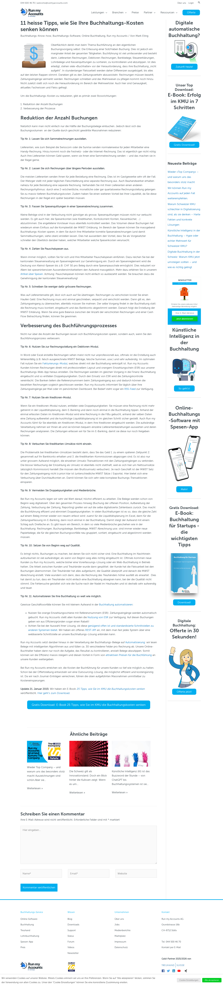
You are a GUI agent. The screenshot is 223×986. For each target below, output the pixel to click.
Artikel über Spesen (31, 273)
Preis (22, 947)
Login (191, 3)
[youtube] (179, 970)
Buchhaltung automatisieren (116, 604)
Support (72, 930)
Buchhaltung (27, 924)
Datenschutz (121, 947)
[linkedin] (174, 970)
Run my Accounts (117, 35)
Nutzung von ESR (98, 617)
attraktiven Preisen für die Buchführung (129, 655)
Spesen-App (26, 941)
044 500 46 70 (27, 3)
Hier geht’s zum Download (53, 693)
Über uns (181, 3)
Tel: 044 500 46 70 (171, 941)
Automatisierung (135, 642)
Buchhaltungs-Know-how (35, 35)
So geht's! (184, 388)
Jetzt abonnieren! (184, 319)
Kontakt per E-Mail (171, 947)
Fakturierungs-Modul (54, 363)
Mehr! (184, 489)
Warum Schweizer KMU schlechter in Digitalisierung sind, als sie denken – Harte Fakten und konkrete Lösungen (184, 214)
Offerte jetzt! (184, 691)
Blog (70, 919)
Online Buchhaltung (93, 35)
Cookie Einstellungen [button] (188, 980)
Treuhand (25, 930)
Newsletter (73, 953)
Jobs (117, 924)
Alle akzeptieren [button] (212, 980)
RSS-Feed (130, 388)
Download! (184, 602)
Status (71, 936)
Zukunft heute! (184, 66)
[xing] (186, 970)
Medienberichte (122, 930)
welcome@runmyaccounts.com (52, 3)
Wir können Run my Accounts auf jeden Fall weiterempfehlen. (181, 193)
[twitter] (169, 970)
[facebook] (164, 970)
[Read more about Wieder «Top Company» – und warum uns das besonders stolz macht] (46, 751)
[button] (199, 2)
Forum (71, 941)
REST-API (90, 630)
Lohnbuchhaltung (29, 936)
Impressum (120, 941)
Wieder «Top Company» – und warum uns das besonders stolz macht (183, 177)
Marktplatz (120, 936)
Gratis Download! (184, 144)
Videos (71, 947)
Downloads (73, 924)
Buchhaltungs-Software (66, 35)
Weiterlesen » (35, 788)
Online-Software (28, 919)
